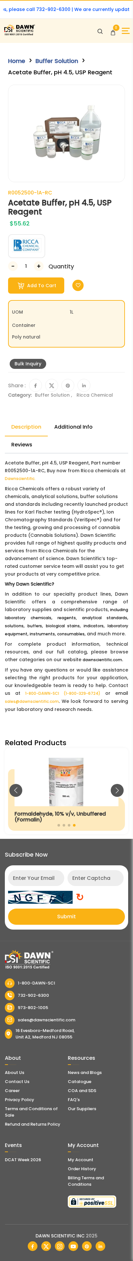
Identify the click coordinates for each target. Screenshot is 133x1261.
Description (26, 427)
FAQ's (74, 1100)
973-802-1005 (33, 1008)
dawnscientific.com (102, 659)
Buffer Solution (57, 61)
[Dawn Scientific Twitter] (46, 1246)
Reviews (21, 444)
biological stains (63, 626)
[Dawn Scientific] (19, 34)
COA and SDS (82, 1091)
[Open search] (100, 31)
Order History (82, 1169)
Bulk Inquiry (28, 363)
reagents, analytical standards (92, 617)
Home (16, 61)
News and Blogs (85, 1072)
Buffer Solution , (54, 395)
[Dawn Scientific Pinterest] (87, 1246)
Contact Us (17, 1082)
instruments (42, 634)
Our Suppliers (82, 1109)
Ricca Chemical (95, 395)
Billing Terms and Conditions (86, 1181)
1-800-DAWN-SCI (36, 983)
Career (12, 1091)
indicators (94, 626)
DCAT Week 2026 (23, 1160)
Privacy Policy (19, 1100)
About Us (14, 1072)
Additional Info (73, 427)
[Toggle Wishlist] (78, 285)
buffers (34, 626)
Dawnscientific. (20, 478)
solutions (14, 626)
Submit (66, 916)
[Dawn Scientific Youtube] (73, 1246)
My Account (80, 1160)
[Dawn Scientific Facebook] (32, 1246)
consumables (71, 634)
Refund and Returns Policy (32, 1124)
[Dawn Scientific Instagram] (60, 1246)
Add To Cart (41, 285)
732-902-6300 (33, 995)
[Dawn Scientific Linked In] (100, 1246)
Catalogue (79, 1082)
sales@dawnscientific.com (32, 701)
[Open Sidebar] (126, 31)
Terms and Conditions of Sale (31, 1112)
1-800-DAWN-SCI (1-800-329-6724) (62, 693)
